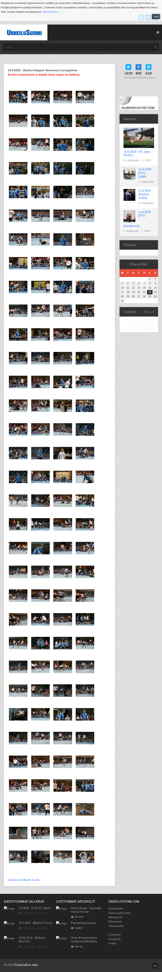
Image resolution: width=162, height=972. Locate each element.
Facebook (114, 934)
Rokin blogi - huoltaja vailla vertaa (86, 909)
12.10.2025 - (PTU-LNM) (145, 172)
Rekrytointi (115, 921)
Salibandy (147, 181)
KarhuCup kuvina (83, 923)
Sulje (156, 16)
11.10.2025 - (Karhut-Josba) (145, 194)
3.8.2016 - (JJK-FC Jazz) (34, 908)
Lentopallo (28, 946)
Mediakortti (115, 917)
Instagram (114, 939)
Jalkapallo (133, 160)
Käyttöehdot (115, 908)
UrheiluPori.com (26, 965)
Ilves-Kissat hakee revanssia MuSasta (84, 939)
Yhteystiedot (116, 925)
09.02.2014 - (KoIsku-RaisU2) (32, 939)
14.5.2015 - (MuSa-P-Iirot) (36, 923)
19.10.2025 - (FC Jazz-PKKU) (137, 153)
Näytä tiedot (50, 11)
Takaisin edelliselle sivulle (24, 879)
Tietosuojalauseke (119, 912)
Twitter (112, 943)
